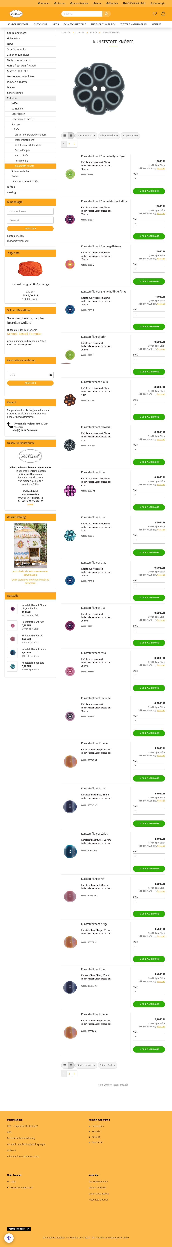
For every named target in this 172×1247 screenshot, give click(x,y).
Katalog (11, 192)
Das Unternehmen (98, 1181)
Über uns (60, 3)
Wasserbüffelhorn (24, 140)
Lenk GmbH (123, 1237)
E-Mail (30, 504)
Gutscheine (40, 24)
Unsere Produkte (80, 3)
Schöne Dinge (15, 92)
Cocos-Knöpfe (22, 150)
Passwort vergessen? (18, 241)
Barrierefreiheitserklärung (21, 1138)
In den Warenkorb (149, 191)
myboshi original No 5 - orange (30, 284)
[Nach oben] (163, 1242)
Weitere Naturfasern (133, 24)
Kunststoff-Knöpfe (24, 166)
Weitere (156, 24)
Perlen (14, 176)
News (55, 24)
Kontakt (96, 1131)
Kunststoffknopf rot (92, 878)
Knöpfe (15, 129)
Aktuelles (44, 3)
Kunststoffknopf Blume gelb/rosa (101, 246)
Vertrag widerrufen (19, 1229)
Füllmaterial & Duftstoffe (24, 181)
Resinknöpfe (21, 160)
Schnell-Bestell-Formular (24, 334)
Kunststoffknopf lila (93, 472)
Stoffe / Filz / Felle (17, 71)
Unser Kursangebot (99, 1193)
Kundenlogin (158, 3)
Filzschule (113, 3)
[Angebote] (52, 253)
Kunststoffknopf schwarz (95, 427)
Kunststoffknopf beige (94, 743)
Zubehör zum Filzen (103, 24)
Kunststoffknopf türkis (94, 833)
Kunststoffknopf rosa (93, 653)
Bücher (11, 87)
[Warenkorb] (163, 14)
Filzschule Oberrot (98, 1199)
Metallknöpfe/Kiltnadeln (28, 145)
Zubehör (12, 98)
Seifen (14, 103)
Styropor (15, 124)
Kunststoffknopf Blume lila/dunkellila (104, 201)
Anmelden (30, 228)
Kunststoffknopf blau (93, 517)
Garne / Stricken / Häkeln (21, 65)
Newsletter (97, 1142)
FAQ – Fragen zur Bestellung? (22, 1126)
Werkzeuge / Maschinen (21, 76)
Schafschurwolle (75, 24)
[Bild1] (30, 268)
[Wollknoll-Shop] (16, 14)
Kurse (98, 3)
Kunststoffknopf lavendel (96, 698)
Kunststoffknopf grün (93, 336)
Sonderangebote (17, 24)
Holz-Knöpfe (21, 155)
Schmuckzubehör (20, 171)
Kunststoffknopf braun (94, 382)
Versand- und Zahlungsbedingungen (26, 1144)
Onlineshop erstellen (54, 1237)
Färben (11, 186)
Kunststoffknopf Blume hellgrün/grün (103, 156)
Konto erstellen (15, 236)
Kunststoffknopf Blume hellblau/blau (103, 291)
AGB (9, 1132)
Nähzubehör (17, 108)
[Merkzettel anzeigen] (155, 14)
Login (13, 1181)
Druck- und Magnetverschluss (31, 134)
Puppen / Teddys (17, 81)
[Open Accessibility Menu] (9, 1238)
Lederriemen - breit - (22, 119)
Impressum (98, 1126)
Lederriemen (18, 114)
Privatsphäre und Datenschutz (23, 1156)
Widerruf (11, 1150)
